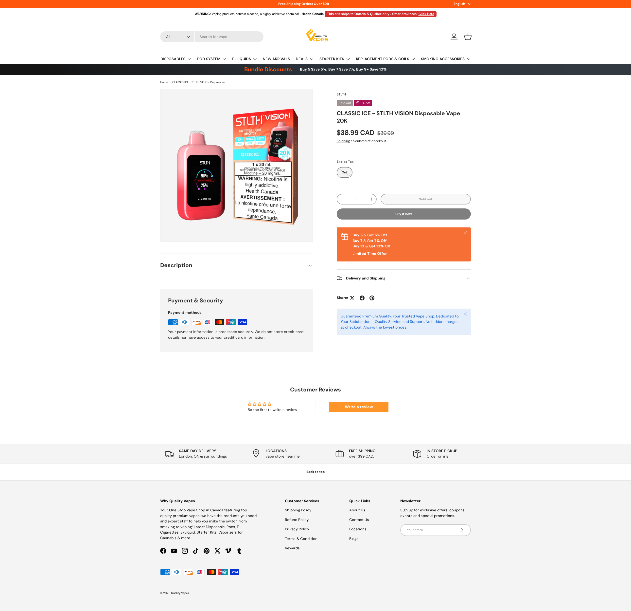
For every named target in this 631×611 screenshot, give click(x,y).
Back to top (315, 472)
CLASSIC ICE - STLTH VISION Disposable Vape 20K (200, 82)
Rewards (292, 548)
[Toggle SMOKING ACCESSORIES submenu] (469, 59)
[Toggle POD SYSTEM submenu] (224, 59)
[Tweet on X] (352, 298)
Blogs (353, 538)
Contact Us (359, 519)
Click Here (426, 14)
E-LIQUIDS (241, 58)
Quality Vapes (180, 593)
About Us (357, 510)
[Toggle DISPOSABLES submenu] (189, 59)
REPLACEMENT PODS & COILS (382, 58)
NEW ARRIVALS (276, 58)
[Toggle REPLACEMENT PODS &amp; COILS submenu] (413, 59)
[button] (467, 36)
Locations (358, 529)
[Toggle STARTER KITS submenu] (348, 59)
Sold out (425, 199)
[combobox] (211, 36)
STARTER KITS (331, 58)
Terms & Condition (301, 538)
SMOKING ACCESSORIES (443, 58)
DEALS (302, 58)
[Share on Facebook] (362, 298)
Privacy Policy (297, 529)
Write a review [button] (359, 406)
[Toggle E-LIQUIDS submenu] (255, 59)
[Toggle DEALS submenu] (312, 59)
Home (164, 82)
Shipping (343, 141)
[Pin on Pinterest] (372, 298)
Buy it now (403, 214)
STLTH (341, 94)
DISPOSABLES (172, 58)
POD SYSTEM (208, 58)
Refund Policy (297, 519)
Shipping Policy (298, 510)
